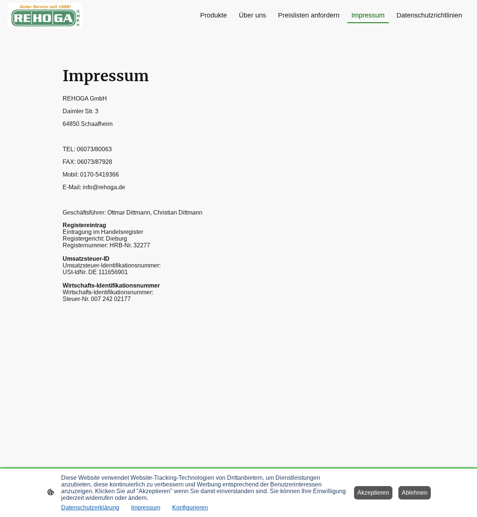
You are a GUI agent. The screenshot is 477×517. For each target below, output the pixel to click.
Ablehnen (414, 492)
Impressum (145, 507)
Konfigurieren (190, 507)
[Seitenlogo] (44, 15)
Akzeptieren (373, 492)
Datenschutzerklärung (90, 507)
